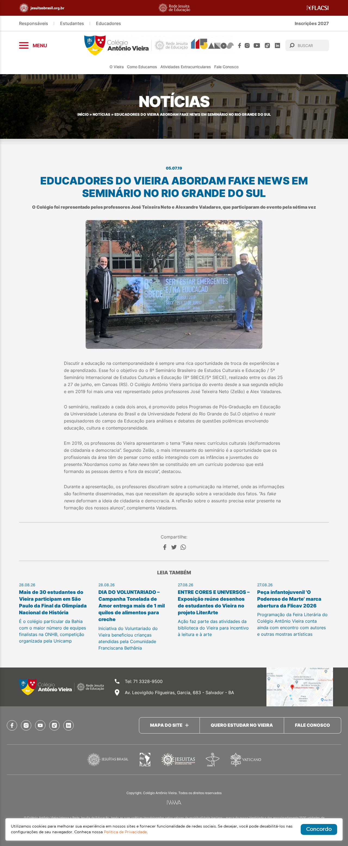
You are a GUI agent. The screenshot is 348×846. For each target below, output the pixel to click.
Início (83, 114)
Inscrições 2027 (312, 23)
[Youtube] (257, 45)
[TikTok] (267, 45)
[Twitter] (174, 547)
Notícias (101, 114)
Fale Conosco (226, 66)
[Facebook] (239, 45)
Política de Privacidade (125, 832)
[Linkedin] (277, 45)
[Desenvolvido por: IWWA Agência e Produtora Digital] (174, 802)
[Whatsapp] (183, 547)
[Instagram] (247, 45)
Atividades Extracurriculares (185, 66)
